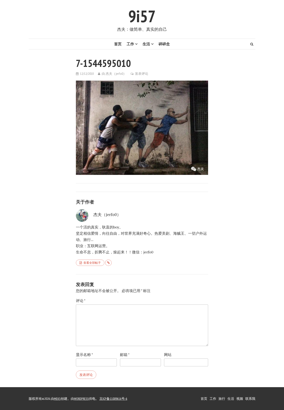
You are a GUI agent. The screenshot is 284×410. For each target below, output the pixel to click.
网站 (168, 354)
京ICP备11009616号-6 (113, 398)
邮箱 (124, 354)
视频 (239, 398)
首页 (118, 44)
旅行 (222, 398)
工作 (130, 44)
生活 (146, 44)
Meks (57, 398)
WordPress (81, 398)
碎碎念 (164, 44)
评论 (80, 300)
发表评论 (141, 73)
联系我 (250, 398)
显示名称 (84, 354)
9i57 (142, 16)
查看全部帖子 (92, 263)
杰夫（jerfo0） (116, 73)
